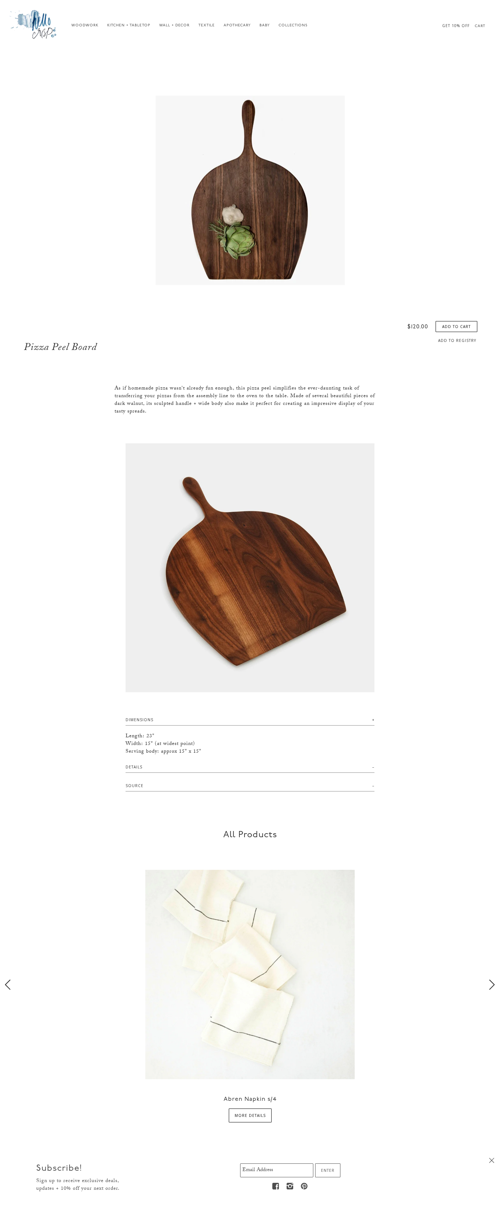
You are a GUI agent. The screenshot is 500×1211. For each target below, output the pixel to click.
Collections (293, 25)
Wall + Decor (174, 25)
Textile (206, 25)
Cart (480, 26)
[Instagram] (290, 1186)
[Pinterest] (304, 1186)
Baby (265, 25)
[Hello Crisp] (34, 23)
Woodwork (84, 25)
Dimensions (139, 719)
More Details (250, 1115)
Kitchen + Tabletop (128, 25)
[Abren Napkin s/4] (250, 973)
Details (134, 767)
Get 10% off (456, 25)
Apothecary (237, 25)
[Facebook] (276, 1186)
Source (134, 785)
